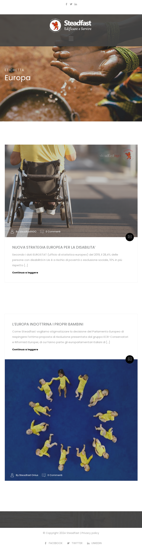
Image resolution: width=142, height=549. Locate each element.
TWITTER (77, 543)
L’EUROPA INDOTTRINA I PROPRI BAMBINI (47, 324)
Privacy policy (90, 533)
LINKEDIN (97, 543)
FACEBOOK (55, 543)
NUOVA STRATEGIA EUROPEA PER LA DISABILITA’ (53, 247)
